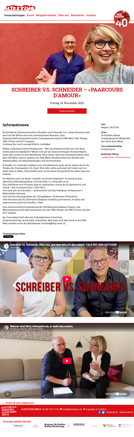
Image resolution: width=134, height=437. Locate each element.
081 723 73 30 (52, 409)
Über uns (63, 15)
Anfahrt (91, 15)
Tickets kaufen (67, 111)
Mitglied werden (46, 15)
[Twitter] (103, 412)
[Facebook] (99, 412)
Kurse (30, 15)
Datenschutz (126, 412)
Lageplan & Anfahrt (96, 409)
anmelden (111, 409)
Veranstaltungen (14, 15)
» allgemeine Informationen (115, 157)
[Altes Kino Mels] (19, 8)
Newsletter (77, 15)
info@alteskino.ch (72, 409)
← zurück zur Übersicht (18, 403)
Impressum (112, 412)
